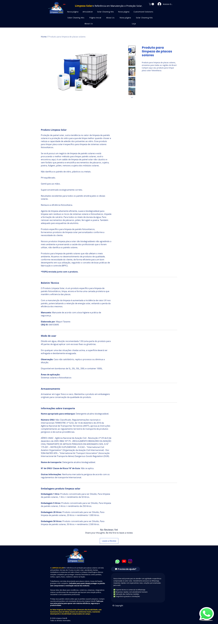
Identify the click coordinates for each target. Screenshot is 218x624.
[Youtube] (124, 561)
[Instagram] (130, 561)
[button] (152, 4)
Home (44, 36)
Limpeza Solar (71, 610)
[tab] (125, 569)
